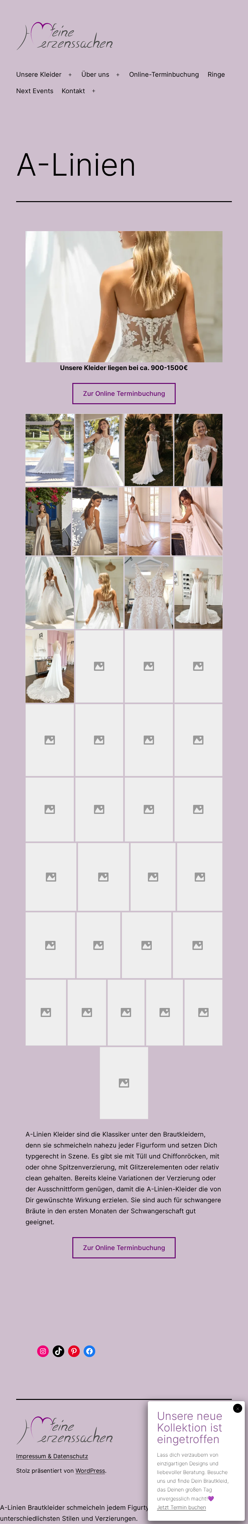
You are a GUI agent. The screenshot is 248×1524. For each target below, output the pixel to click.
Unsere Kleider (38, 74)
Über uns (95, 74)
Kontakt (73, 91)
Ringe (216, 74)
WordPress (90, 1470)
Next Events (34, 91)
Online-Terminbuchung (164, 74)
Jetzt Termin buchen (181, 1507)
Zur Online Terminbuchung (124, 393)
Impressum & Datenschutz (52, 1456)
